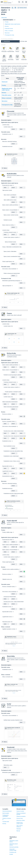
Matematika (4, 17)
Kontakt (11, 854)
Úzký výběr (24, 41)
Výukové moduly (20, 811)
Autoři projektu (5, 813)
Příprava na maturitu (20, 816)
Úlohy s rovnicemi (9, 30)
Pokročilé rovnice (9, 28)
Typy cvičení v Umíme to (19, 826)
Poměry (6, 22)
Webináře (18, 828)
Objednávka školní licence (13, 844)
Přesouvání (4, 51)
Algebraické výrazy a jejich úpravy (12, 24)
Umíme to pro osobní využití (19, 823)
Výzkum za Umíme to (6, 819)
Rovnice (7, 26)
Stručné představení (7, 811)
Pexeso (17, 51)
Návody (18, 830)
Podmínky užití (12, 852)
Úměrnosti (4, 82)
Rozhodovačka (11, 51)
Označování (24, 59)
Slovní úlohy (10, 59)
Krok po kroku (24, 52)
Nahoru (5, 168)
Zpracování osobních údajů (12, 850)
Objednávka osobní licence (13, 841)
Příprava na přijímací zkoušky (21, 814)
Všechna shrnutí (23, 7)
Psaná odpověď (4, 60)
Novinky (4, 823)
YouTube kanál (5, 821)
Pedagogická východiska (5, 816)
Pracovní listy (19, 818)
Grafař (17, 59)
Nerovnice (7, 33)
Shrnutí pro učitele (20, 820)
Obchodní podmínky (13, 847)
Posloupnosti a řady (9, 35)
